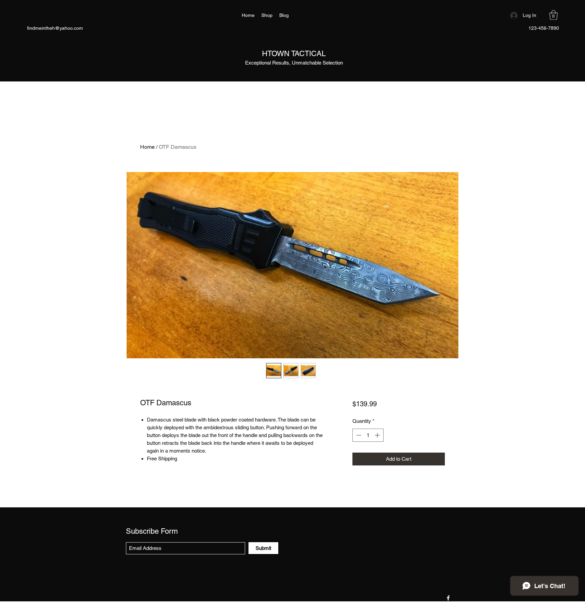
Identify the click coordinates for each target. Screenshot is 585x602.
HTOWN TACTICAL (294, 53)
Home (147, 147)
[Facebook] (448, 598)
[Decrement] (358, 435)
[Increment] (378, 435)
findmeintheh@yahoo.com (55, 28)
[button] (553, 15)
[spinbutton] (367, 435)
